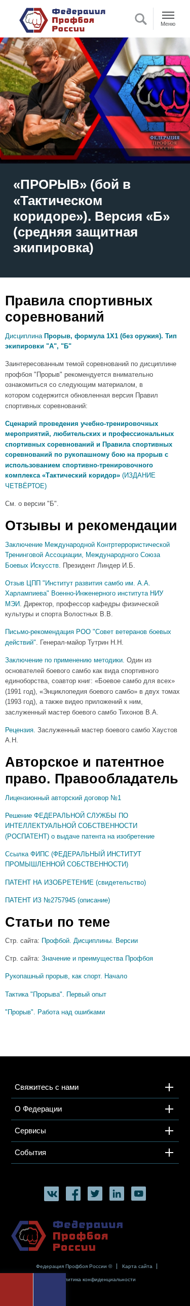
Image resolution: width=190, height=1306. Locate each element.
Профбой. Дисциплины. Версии (90, 940)
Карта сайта (137, 1266)
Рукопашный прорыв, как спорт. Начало (66, 976)
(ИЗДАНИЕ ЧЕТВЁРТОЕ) (89, 455)
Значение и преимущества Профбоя (97, 958)
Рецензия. (20, 730)
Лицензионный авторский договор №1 (63, 798)
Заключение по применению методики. (65, 660)
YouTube (138, 1193)
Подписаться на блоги (51, 1172)
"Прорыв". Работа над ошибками (55, 1012)
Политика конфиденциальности (96, 1279)
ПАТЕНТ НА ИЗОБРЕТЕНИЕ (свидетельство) (75, 882)
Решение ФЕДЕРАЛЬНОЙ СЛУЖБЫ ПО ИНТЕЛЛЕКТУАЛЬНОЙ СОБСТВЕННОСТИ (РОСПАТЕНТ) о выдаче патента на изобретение (80, 826)
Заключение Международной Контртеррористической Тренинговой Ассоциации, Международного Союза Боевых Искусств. (87, 555)
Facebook (73, 1193)
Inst (116, 1193)
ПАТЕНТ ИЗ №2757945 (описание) (57, 900)
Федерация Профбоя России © (74, 1266)
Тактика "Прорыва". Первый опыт (55, 994)
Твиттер (95, 1193)
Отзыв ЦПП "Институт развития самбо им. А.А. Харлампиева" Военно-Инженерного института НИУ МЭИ (84, 593)
